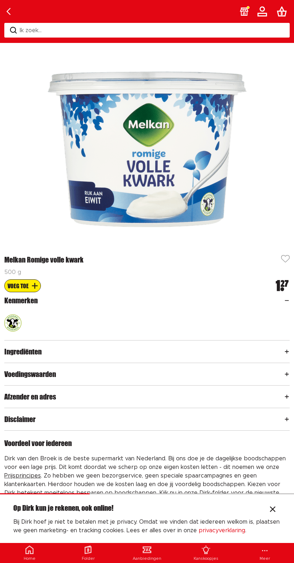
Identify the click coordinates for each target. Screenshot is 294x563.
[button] (244, 11)
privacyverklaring (222, 530)
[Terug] (8, 11)
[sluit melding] (273, 510)
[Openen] (287, 300)
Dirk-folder (214, 493)
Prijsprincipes (22, 476)
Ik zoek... (31, 30)
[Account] (263, 11)
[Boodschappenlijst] (283, 11)
